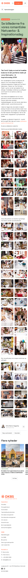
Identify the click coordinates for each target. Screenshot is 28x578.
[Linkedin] (2, 568)
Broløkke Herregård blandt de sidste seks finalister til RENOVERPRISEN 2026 (12, 472)
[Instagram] (4, 568)
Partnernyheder (5, 19)
